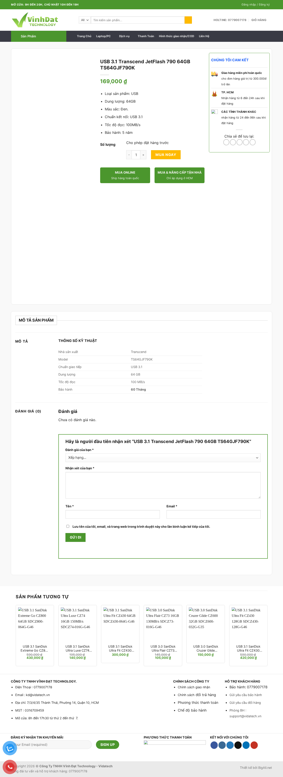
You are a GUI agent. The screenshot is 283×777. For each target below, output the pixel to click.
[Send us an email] (238, 745)
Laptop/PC (103, 36)
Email (171, 506)
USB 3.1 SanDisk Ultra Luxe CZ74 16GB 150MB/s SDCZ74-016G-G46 (77, 649)
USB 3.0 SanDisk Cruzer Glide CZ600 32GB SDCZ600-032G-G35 (206, 649)
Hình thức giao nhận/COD (176, 36)
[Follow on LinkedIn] (246, 745)
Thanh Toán (146, 36)
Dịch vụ (124, 36)
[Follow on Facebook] (214, 745)
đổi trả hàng (205, 695)
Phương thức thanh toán (198, 702)
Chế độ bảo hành (192, 710)
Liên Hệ (204, 36)
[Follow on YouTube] (254, 745)
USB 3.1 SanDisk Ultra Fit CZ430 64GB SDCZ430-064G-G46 (120, 649)
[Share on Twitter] (233, 142)
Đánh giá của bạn (79, 450)
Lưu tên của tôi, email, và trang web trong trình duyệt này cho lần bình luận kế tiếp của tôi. (141, 526)
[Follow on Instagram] (222, 745)
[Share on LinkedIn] (253, 142)
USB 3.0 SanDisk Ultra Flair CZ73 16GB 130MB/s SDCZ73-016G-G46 (163, 649)
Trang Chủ (84, 36)
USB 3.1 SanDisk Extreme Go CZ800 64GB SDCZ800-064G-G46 (35, 649)
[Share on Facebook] (226, 142)
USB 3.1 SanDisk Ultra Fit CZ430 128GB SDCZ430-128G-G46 (248, 649)
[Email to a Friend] (240, 142)
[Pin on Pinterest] (246, 142)
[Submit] (188, 20)
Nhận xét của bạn (79, 468)
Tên (69, 506)
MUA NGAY (165, 154)
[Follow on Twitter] (230, 745)
